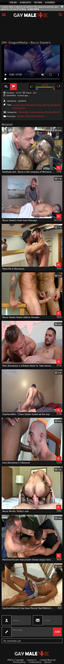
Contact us (32, 660)
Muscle (56, 112)
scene (38, 104)
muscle (15, 104)
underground (18, 108)
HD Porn (38, 2)
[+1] (4, 15)
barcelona (55, 104)
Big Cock (29, 112)
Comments (6, 86)
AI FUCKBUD (49, 2)
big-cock (25, 104)
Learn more (33, 9)
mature (45, 104)
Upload (47, 662)
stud (32, 104)
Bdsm (21, 112)
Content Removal (48, 660)
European (39, 112)
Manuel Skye (23, 116)
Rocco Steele (37, 116)
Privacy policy (19, 662)
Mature (48, 112)
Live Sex (13, 2)
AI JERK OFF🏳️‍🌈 (25, 2)
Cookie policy (35, 662)
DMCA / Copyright (15, 660)
